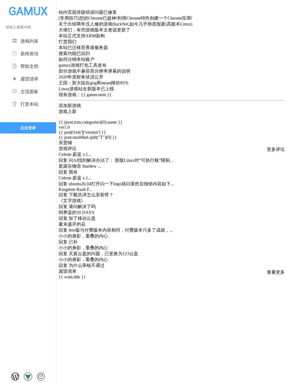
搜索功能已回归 (74, 53)
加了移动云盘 (82, 218)
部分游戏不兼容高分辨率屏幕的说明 (94, 71)
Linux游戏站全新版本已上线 (86, 88)
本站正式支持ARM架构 (82, 35)
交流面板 (29, 91)
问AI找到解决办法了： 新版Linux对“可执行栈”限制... (121, 160)
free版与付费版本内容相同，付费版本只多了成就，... (121, 230)
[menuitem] (28, 40)
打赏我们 (68, 41)
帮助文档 (29, 66)
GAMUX (28, 11)
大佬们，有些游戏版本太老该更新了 (94, 29)
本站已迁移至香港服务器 (83, 47)
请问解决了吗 (82, 206)
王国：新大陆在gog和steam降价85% (93, 82)
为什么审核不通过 (87, 265)
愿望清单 (29, 79)
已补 (73, 241)
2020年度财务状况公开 (81, 77)
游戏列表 (29, 41)
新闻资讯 (29, 53)
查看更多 (276, 272)
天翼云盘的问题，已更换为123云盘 (103, 253)
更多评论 (276, 149)
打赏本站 (29, 104)
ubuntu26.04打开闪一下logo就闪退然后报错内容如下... (121, 183)
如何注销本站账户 (76, 59)
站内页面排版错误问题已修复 (88, 12)
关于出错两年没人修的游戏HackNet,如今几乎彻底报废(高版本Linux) (125, 24)
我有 (73, 172)
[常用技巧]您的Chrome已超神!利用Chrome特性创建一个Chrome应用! (125, 18)
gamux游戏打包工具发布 (83, 65)
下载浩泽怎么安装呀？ (91, 194)
